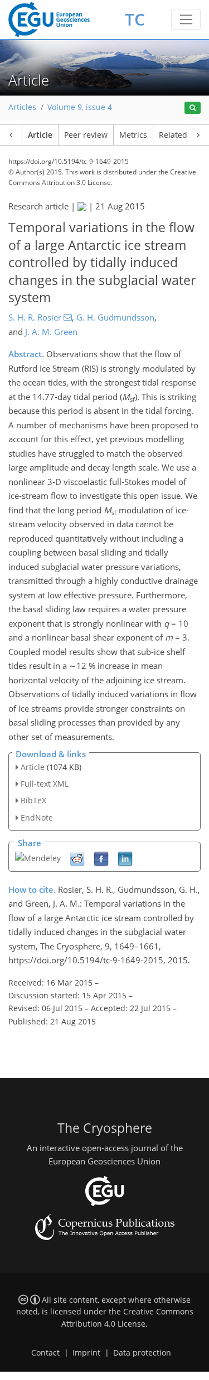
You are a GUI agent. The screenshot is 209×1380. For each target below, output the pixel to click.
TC (135, 19)
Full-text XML (45, 783)
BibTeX (33, 800)
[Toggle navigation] (186, 19)
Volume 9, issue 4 (79, 107)
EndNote (37, 817)
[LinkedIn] (125, 858)
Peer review (86, 135)
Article (40, 135)
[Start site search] (192, 108)
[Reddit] (77, 858)
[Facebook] (101, 858)
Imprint (86, 1353)
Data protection (142, 1353)
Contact (45, 1353)
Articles (22, 107)
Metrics (133, 135)
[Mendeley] (38, 857)
